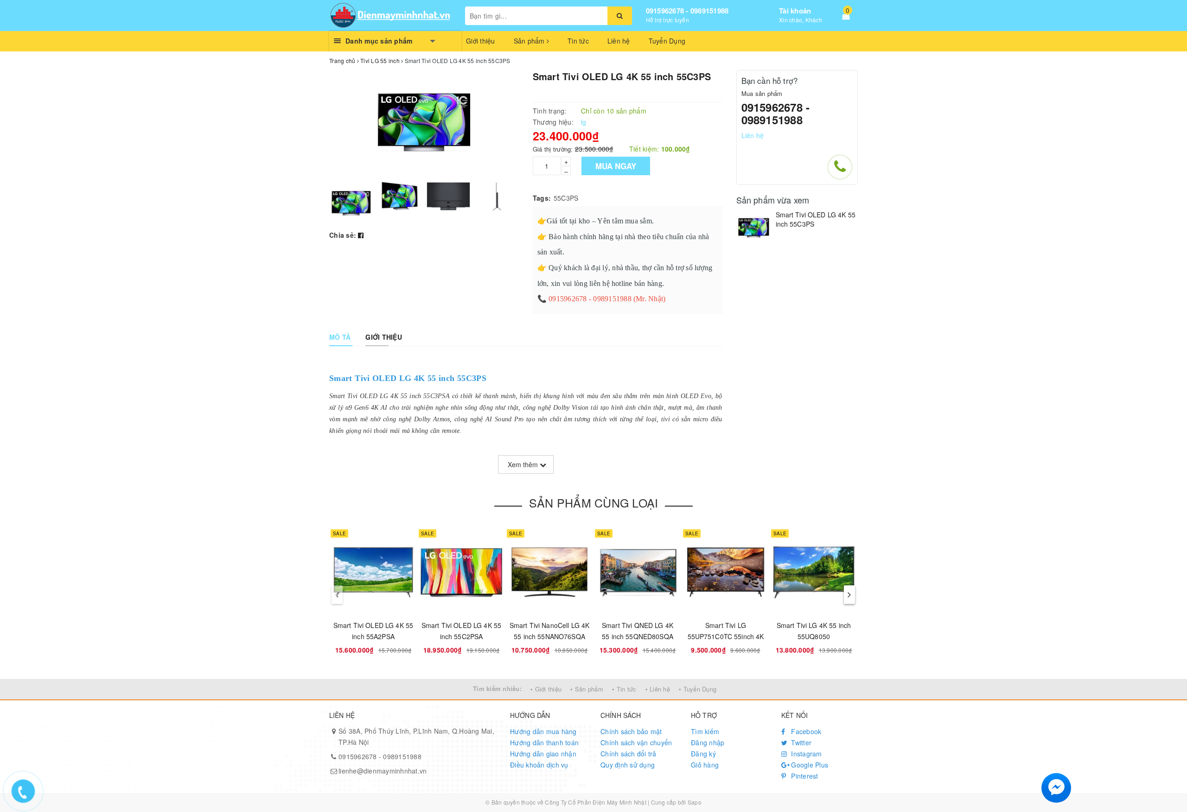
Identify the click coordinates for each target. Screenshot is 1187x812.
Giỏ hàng (705, 764)
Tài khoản (795, 11)
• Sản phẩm (586, 689)
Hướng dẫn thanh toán (544, 742)
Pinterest (803, 775)
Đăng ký (703, 753)
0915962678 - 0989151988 (687, 11)
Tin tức (578, 40)
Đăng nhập (707, 742)
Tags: (542, 198)
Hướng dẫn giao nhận (543, 753)
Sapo (695, 802)
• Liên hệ (657, 689)
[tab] (340, 337)
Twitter (800, 742)
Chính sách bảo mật (631, 731)
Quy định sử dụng (627, 764)
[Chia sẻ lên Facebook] (361, 235)
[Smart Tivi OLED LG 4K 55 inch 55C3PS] (753, 227)
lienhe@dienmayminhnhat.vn (382, 770)
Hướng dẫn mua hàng (543, 731)
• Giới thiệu (546, 689)
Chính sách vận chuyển (636, 742)
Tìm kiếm (705, 731)
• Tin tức (624, 689)
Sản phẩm (530, 40)
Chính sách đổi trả (628, 753)
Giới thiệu (480, 40)
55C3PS (566, 198)
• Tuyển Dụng (697, 689)
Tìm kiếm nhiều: (497, 688)
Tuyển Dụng (667, 40)
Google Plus (808, 764)
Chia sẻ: (342, 235)
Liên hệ (618, 40)
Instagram (805, 753)
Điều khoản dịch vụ (539, 764)
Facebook (805, 731)
